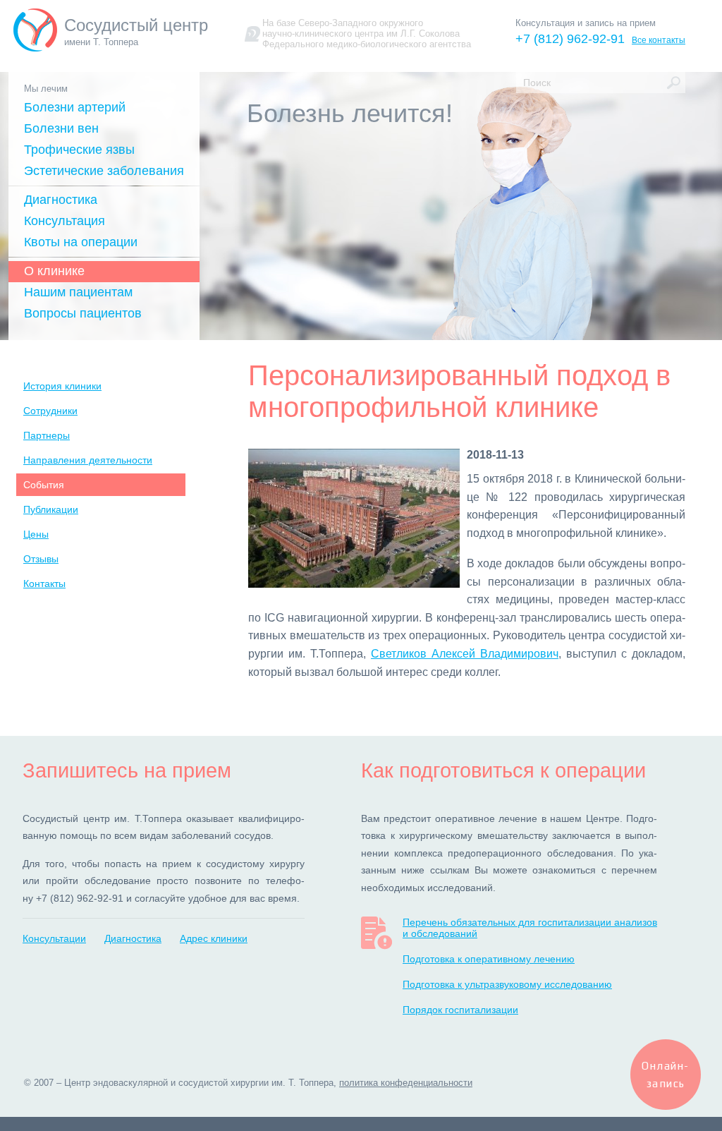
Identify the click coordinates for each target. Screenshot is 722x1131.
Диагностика (60, 200)
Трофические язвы (79, 150)
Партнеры (46, 435)
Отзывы (41, 558)
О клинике (54, 271)
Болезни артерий (75, 107)
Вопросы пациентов (83, 313)
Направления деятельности (87, 460)
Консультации (54, 938)
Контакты (44, 583)
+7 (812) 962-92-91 (570, 39)
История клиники (62, 386)
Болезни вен (61, 128)
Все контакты (658, 40)
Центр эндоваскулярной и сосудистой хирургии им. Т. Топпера (199, 1082)
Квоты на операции (80, 242)
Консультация (64, 221)
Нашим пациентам (78, 292)
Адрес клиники (213, 938)
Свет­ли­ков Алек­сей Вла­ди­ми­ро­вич (464, 654)
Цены (36, 534)
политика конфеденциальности (405, 1082)
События (43, 484)
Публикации (50, 509)
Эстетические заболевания (104, 171)
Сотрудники (50, 410)
